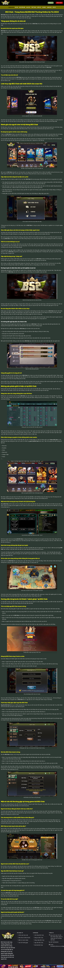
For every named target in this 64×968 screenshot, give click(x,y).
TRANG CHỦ (11, 7)
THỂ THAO (33, 7)
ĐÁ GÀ (16, 7)
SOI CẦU (28, 7)
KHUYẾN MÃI (22, 7)
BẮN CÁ (39, 7)
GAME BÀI (49, 7)
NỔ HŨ (54, 7)
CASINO (44, 7)
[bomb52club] (7, 3)
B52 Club (3, 14)
